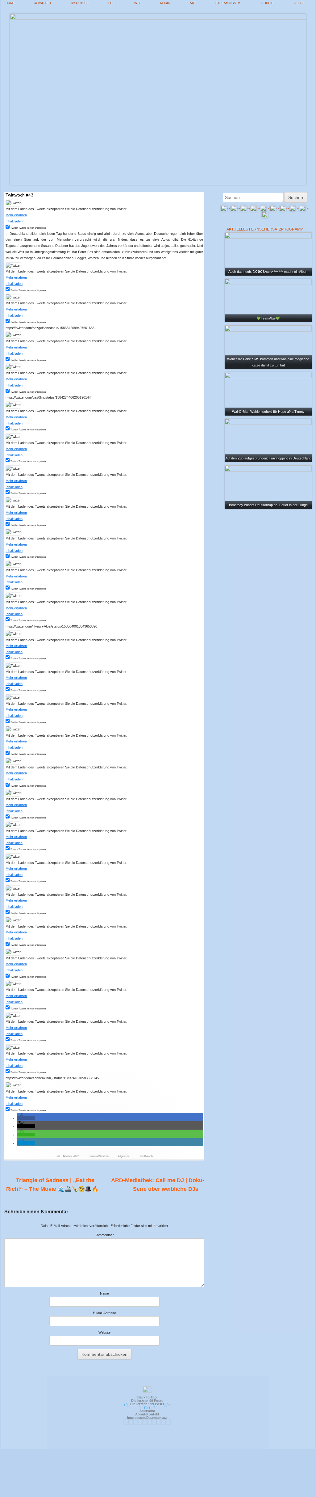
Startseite (147, 1411)
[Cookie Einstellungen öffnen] (158, 1494)
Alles (299, 3)
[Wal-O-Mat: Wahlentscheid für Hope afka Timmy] (268, 393)
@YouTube (80, 3)
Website (104, 1332)
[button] (26, 1118)
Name (104, 1293)
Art (193, 3)
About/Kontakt (147, 1414)
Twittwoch (146, 1156)
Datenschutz (156, 1417)
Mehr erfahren (16, 215)
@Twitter (42, 3)
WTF (137, 3)
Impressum (136, 1417)
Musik (165, 3)
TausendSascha (98, 1156)
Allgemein (124, 1156)
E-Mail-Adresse (104, 1313)
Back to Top (147, 1397)
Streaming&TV (227, 3)
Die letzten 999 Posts (147, 1404)
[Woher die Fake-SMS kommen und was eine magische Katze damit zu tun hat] (268, 347)
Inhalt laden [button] (14, 221)
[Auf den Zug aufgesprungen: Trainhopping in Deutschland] (268, 440)
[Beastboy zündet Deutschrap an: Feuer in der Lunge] (268, 486)
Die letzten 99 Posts (147, 1400)
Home (10, 3)
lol (111, 3)
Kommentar (104, 1235)
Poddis (267, 3)
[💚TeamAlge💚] (268, 300)
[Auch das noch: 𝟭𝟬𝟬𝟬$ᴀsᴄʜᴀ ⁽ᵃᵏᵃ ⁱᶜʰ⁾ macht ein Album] (268, 254)
